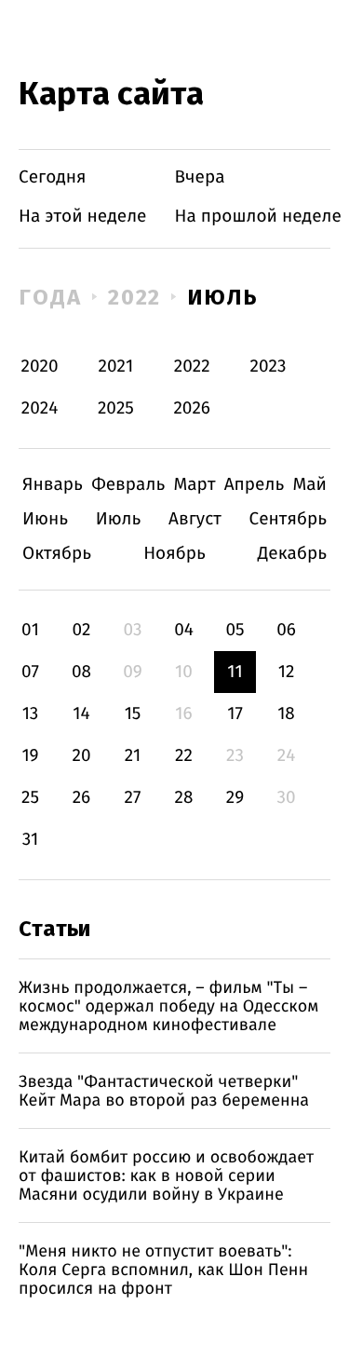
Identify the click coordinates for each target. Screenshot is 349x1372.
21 (133, 756)
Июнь (45, 519)
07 (30, 672)
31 (30, 839)
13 (30, 714)
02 (81, 630)
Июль (223, 297)
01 (30, 630)
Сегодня (53, 177)
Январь (52, 485)
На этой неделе (82, 216)
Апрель (254, 485)
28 (184, 797)
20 (81, 756)
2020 (40, 366)
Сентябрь (288, 519)
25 (30, 797)
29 (235, 797)
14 (81, 714)
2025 (116, 408)
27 (133, 797)
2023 (268, 366)
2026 (191, 408)
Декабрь (292, 553)
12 (286, 672)
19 (29, 756)
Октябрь (56, 553)
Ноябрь (174, 553)
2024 (40, 408)
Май (309, 485)
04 (184, 630)
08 (81, 672)
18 (286, 714)
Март (194, 485)
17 (235, 714)
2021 (116, 366)
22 (184, 756)
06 (286, 630)
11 (234, 672)
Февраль (128, 485)
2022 (135, 297)
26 (82, 797)
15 (133, 714)
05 (234, 630)
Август (194, 519)
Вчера (200, 177)
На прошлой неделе (258, 216)
